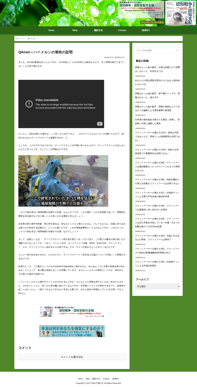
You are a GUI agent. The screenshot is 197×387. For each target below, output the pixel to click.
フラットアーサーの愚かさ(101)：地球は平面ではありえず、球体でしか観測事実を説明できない (157, 136)
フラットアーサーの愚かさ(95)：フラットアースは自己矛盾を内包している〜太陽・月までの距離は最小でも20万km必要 (157, 223)
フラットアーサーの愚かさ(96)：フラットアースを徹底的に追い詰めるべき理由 (157, 208)
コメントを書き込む (72, 356)
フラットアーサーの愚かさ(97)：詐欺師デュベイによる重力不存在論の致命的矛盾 (157, 195)
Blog (88, 379)
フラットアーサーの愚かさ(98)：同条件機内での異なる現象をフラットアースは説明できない (157, 181)
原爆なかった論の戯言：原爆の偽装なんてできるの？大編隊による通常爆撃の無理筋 (157, 108)
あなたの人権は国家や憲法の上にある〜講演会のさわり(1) (157, 82)
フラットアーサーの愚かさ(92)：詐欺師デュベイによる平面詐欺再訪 (157, 264)
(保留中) (115, 379)
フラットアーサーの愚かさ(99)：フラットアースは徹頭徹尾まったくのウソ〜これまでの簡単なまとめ (157, 167)
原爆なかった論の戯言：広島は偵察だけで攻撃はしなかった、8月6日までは (157, 69)
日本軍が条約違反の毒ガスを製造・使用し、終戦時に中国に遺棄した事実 (157, 121)
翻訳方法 (96, 379)
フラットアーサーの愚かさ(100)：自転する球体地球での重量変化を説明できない (157, 151)
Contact (106, 379)
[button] (177, 50)
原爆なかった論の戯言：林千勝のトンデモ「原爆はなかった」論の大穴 (157, 95)
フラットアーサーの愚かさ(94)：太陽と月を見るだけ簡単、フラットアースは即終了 (157, 238)
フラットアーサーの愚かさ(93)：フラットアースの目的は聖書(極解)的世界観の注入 (157, 251)
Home (80, 379)
